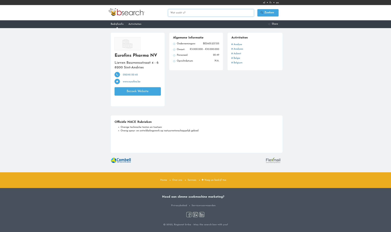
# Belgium (236, 63)
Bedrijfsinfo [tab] (117, 24)
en (277, 3)
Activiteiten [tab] (134, 24)
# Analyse (236, 44)
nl (264, 3)
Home (163, 180)
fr (271, 3)
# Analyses (237, 49)
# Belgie (235, 58)
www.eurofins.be (131, 81)
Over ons (177, 180)
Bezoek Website (138, 91)
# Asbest (236, 53)
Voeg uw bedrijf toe (215, 180)
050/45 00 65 (130, 75)
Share (275, 24)
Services (192, 180)
